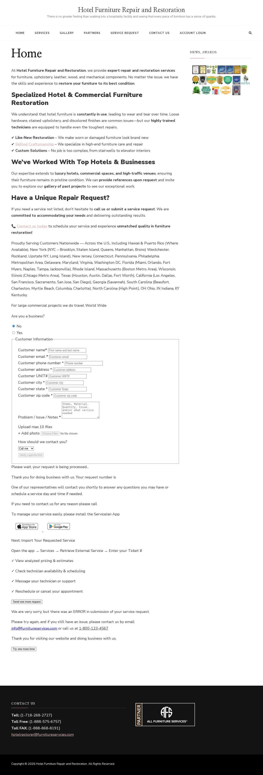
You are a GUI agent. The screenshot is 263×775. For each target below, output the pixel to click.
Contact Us (159, 33)
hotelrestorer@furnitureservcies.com (42, 734)
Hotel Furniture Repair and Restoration (131, 10)
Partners (92, 33)
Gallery (67, 33)
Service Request (125, 33)
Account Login (193, 33)
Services (42, 33)
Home (20, 33)
